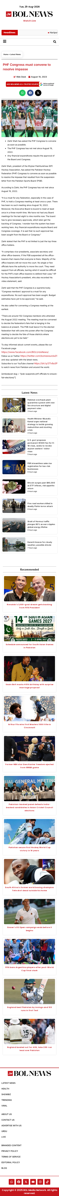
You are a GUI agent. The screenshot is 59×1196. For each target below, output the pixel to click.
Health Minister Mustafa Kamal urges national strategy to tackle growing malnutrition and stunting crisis (40, 424)
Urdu (4, 1131)
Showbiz (6, 1094)
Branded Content (11, 1145)
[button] (22, 93)
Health (5, 1088)
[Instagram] (40, 1182)
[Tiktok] (47, 1182)
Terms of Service (10, 1156)
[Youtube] (33, 1182)
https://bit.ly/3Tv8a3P (45, 363)
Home (5, 54)
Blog (4, 1168)
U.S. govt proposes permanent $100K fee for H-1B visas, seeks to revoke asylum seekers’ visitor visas (41, 446)
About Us (6, 1114)
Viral (4, 1105)
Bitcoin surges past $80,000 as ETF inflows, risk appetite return (41, 486)
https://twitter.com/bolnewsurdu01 (38, 355)
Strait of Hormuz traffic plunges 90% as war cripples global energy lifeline (41, 524)
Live (3, 1137)
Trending (6, 1100)
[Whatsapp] (11, 1182)
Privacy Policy (9, 1151)
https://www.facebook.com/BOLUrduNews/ (25, 352)
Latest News (15, 54)
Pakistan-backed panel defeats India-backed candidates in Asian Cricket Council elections (29, 807)
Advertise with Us (11, 1125)
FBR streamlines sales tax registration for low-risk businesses (39, 466)
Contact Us (7, 1120)
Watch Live (29, 20)
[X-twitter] (26, 1182)
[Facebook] (19, 1182)
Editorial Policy (10, 1162)
